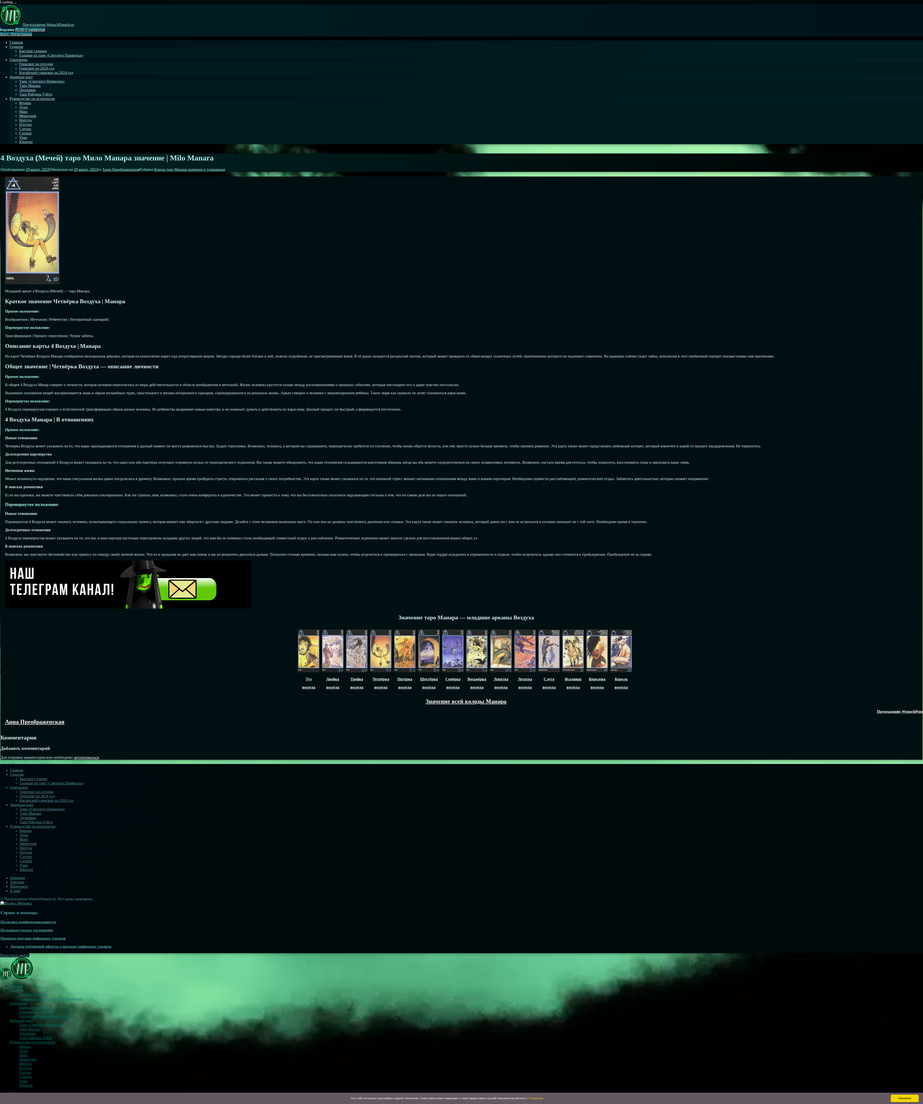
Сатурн (25, 129)
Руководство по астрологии (32, 99)
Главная (16, 42)
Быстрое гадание (33, 51)
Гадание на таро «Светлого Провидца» (51, 55)
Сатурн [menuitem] (25, 1072)
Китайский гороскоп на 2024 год (46, 73)
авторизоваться (86, 757)
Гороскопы (18, 60)
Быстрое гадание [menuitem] (33, 995)
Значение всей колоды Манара (466, 701)
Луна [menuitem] (23, 1051)
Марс (23, 112)
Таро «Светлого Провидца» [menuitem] (42, 1025)
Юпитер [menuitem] (26, 1085)
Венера (25, 103)
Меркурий (27, 116)
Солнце (25, 133)
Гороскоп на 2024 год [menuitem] (36, 1012)
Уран (23, 138)
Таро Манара (30, 86)
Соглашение (535, 1098)
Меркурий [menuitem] (27, 1059)
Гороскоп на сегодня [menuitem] (36, 1007)
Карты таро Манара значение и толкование (190, 169)
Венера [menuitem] (25, 1046)
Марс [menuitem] (23, 1055)
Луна (23, 107)
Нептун (25, 120)
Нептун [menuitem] (25, 1064)
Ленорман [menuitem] (27, 1033)
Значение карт (21, 77)
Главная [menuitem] (16, 986)
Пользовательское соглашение (26, 930)
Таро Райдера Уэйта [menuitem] (35, 1038)
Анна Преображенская (120, 169)
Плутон (25, 125)
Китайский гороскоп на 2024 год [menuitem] (46, 1016)
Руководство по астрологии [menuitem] (32, 1042)
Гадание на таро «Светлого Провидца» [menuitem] (51, 999)
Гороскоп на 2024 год (36, 68)
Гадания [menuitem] (16, 990)
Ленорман (27, 90)
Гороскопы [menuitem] (18, 1003)
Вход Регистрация (16, 34)
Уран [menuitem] (23, 1081)
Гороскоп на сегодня (36, 64)
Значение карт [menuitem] (21, 1020)
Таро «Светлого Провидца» (42, 81)
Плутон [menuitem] (25, 1068)
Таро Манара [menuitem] (30, 1029)
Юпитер (26, 142)
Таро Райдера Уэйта (35, 94)
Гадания (16, 47)
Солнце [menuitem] (25, 1077)
